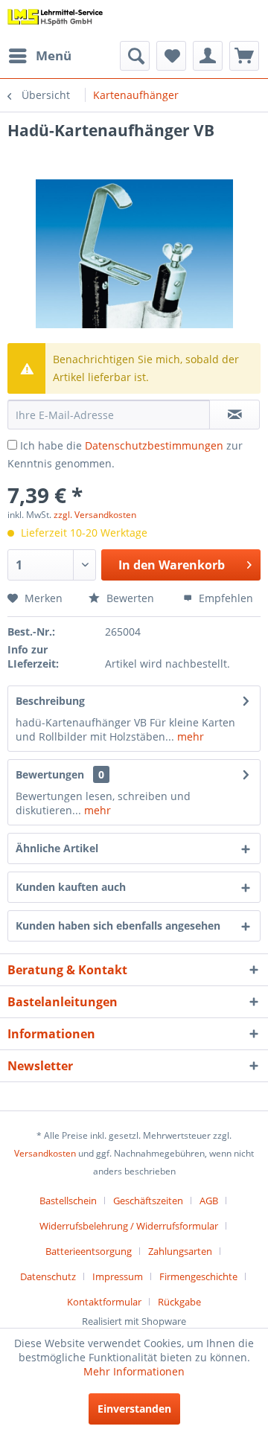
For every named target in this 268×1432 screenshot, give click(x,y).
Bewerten (128, 598)
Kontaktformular (104, 1301)
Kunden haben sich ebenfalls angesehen (118, 925)
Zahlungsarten (180, 1251)
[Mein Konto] (208, 56)
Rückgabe (179, 1301)
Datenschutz (48, 1276)
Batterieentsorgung (88, 1251)
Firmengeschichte (198, 1276)
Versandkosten (45, 1153)
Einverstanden (134, 1408)
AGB (209, 1200)
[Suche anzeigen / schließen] (135, 56)
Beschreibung (50, 701)
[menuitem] (39, 56)
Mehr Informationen (134, 1371)
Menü (53, 55)
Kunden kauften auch (71, 887)
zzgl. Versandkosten (95, 514)
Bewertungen (50, 774)
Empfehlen (224, 598)
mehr (189, 736)
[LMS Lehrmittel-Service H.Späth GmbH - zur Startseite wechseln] (55, 20)
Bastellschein (68, 1200)
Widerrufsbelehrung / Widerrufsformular (128, 1226)
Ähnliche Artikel (57, 848)
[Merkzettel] (171, 56)
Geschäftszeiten (148, 1200)
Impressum (117, 1276)
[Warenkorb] (244, 56)
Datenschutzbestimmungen (154, 445)
